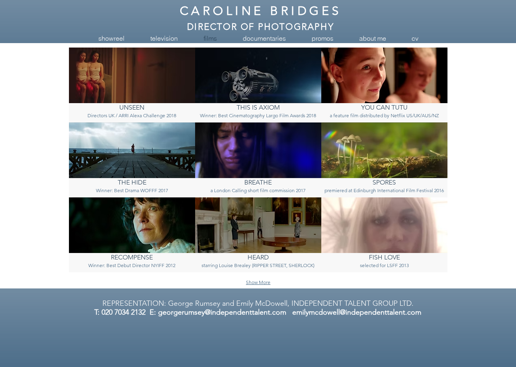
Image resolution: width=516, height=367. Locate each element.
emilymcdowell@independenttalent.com (356, 312)
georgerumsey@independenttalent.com (222, 312)
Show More (258, 282)
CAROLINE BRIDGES (261, 11)
